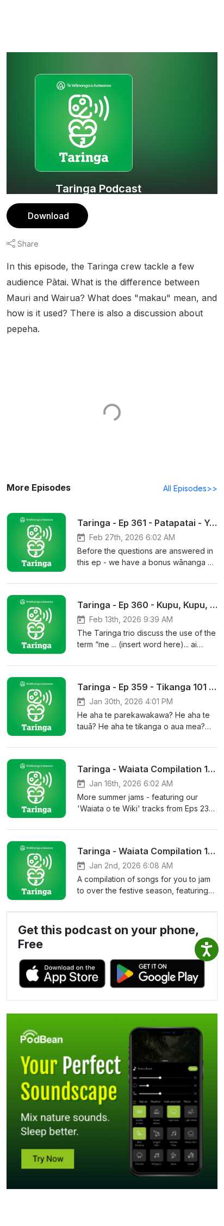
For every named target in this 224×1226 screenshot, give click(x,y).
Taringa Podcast (98, 188)
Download (48, 215)
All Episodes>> (190, 488)
